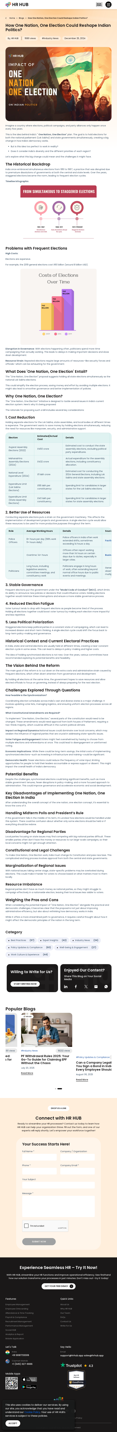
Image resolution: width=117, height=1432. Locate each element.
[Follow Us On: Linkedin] (65, 986)
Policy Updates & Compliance (31, 947)
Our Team (65, 1313)
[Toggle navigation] (108, 5)
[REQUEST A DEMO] (99, 5)
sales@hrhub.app (94, 1355)
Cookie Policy (32, 1412)
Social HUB (10, 1330)
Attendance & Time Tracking (19, 1313)
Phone (26, 1165)
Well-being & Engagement (78, 947)
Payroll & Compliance (16, 1317)
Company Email (69, 1165)
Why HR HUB (66, 1308)
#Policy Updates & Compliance (47, 1050)
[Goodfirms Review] (76, 1379)
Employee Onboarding (16, 1308)
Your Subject (29, 1179)
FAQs (62, 1317)
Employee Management (17, 1304)
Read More (36, 1072)
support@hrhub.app (71, 1355)
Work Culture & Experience (29, 954)
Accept (13, 1423)
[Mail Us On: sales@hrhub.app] (96, 986)
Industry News (86, 940)
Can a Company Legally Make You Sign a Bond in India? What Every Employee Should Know (54, 1059)
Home (12, 18)
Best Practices (22, 940)
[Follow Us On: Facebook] (75, 986)
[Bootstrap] (16, 4)
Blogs (21, 18)
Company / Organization (73, 1151)
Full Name (28, 1151)
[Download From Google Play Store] (31, 1387)
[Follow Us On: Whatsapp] (106, 986)
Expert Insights (55, 940)
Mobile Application (14, 1338)
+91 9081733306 (20, 1355)
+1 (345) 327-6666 (22, 1364)
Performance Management (19, 1325)
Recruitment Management (18, 1321)
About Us (64, 1304)
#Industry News (93, 1050)
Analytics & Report (14, 1334)
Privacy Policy (75, 1418)
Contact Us (65, 1321)
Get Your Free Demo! (56, 1286)
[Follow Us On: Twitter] (86, 986)
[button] (57, 1088)
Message (27, 1193)
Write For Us (66, 1325)
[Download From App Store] (31, 1379)
